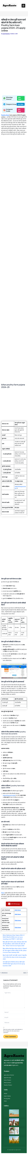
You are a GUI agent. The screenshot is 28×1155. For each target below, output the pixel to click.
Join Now (19, 98)
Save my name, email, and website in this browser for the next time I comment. (13, 1031)
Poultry (3, 115)
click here (18, 910)
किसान (3, 893)
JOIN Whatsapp (15, 904)
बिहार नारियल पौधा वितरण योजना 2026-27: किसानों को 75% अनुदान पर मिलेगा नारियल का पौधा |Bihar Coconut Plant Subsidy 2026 (15, 950)
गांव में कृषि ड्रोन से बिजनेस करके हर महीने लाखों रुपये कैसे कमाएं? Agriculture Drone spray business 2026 (14, 964)
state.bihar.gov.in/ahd (9, 795)
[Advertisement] (14, 50)
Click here (18, 920)
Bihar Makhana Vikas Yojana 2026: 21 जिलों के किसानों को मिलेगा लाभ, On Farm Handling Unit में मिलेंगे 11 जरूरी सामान (14, 937)
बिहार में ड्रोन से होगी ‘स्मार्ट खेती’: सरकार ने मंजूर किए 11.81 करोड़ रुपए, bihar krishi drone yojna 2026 (15, 957)
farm (7, 115)
